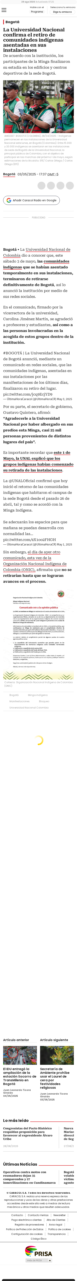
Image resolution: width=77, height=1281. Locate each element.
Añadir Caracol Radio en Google (34, 200)
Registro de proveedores (29, 1224)
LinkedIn (60, 186)
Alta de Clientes (56, 1220)
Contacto (17, 1215)
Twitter (51, 186)
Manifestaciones (19, 701)
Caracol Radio (19, 10)
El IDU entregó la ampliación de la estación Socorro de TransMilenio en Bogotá (19, 1076)
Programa (37, 12)
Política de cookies (59, 1229)
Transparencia (57, 1234)
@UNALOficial (22, 481)
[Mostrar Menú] (4, 10)
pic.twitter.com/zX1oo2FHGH (29, 540)
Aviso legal (55, 1224)
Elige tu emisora (62, 12)
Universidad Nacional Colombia (29, 707)
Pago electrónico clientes (26, 1220)
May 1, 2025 (64, 544)
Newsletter (60, 1215)
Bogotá (12, 22)
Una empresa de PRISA (38, 1250)
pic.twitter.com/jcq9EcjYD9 (27, 394)
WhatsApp (70, 186)
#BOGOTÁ (12, 353)
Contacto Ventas (38, 1215)
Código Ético (38, 1238)
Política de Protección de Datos (24, 1229)
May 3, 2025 (64, 399)
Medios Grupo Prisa (38, 1260)
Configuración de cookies (27, 1234)
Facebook (41, 186)
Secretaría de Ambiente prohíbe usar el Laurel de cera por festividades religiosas (54, 1078)
